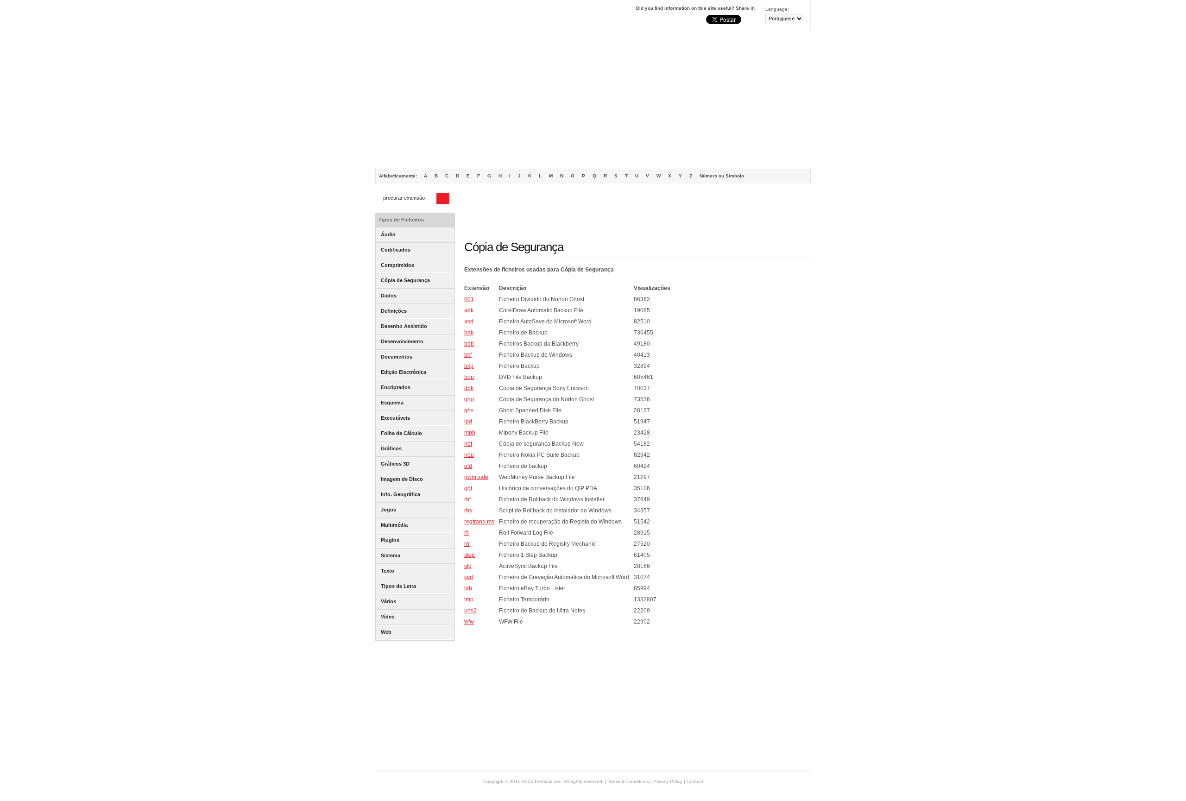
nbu (469, 455)
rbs (468, 510)
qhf (468, 488)
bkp (468, 366)
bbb (469, 344)
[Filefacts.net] (421, 17)
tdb (468, 588)
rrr (467, 544)
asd (468, 321)
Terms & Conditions (628, 781)
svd (468, 577)
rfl (466, 533)
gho (469, 399)
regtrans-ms (479, 521)
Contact (695, 781)
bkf (468, 355)
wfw (469, 621)
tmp (468, 599)
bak (468, 332)
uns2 (470, 610)
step (469, 555)
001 (469, 299)
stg (468, 566)
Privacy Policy (667, 781)
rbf (467, 499)
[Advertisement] (593, 99)
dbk (468, 388)
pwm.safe (476, 477)
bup (469, 377)
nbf (468, 444)
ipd (468, 421)
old (468, 466)
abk (468, 310)
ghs (468, 410)
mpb (469, 432)
